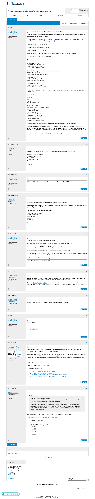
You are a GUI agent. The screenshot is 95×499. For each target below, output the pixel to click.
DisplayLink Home (77, 488)
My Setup (29, 164)
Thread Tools (63, 23)
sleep (15, 453)
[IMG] (9, 474)
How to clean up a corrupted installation (41, 373)
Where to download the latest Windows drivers (43, 371)
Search (79, 15)
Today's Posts (60, 15)
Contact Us (69, 488)
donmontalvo (13, 393)
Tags (9, 449)
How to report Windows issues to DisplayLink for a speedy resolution (49, 374)
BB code (10, 472)
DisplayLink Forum (14, 10)
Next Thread (51, 457)
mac (13, 453)
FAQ (27, 15)
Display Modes (83, 23)
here (48, 365)
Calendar (40, 15)
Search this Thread (73, 23)
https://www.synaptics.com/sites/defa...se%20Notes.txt (42, 417)
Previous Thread (44, 457)
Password (68, 12)
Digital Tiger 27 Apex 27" (40, 283)
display (9, 453)
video (33, 44)
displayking (12, 32)
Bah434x (11, 149)
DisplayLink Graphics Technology (26, 10)
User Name (68, 9)
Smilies (9, 473)
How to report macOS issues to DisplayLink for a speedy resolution (48, 376)
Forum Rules (11, 478)
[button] (10, 495)
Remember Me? (84, 10)
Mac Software (38, 10)
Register (14, 15)
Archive (83, 488)
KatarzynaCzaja (14, 347)
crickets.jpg (34, 328)
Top (87, 488)
